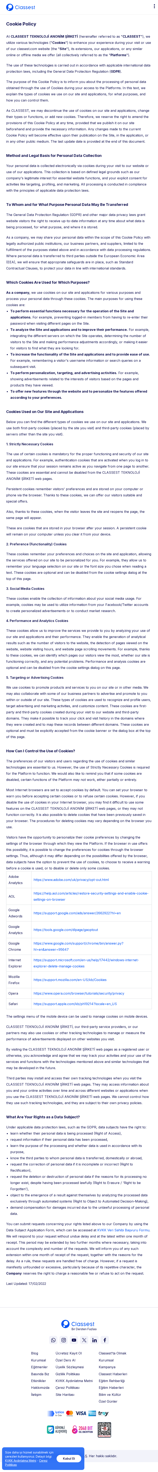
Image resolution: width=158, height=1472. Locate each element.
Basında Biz (40, 1374)
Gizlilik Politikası (68, 1374)
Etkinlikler (38, 1381)
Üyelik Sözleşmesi (70, 1367)
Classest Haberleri (113, 1374)
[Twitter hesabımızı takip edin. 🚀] (84, 1340)
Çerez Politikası (67, 1387)
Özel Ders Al (65, 1360)
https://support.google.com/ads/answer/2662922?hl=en (77, 913)
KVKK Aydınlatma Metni (74, 1381)
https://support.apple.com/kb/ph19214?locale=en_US (75, 1004)
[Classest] (20, 7)
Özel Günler (108, 1401)
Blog (34, 1353)
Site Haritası (65, 1394)
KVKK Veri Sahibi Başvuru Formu (123, 1230)
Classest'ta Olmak (112, 1353)
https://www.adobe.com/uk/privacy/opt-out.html (71, 880)
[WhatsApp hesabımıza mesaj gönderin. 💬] (53, 1340)
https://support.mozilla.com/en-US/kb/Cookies (70, 980)
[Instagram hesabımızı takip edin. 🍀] (63, 1340)
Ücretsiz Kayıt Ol (69, 1353)
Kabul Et (69, 1458)
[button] (154, 6)
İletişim (36, 1394)
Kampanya (107, 1367)
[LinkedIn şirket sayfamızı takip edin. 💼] (94, 1340)
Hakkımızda (40, 1387)
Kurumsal (38, 1360)
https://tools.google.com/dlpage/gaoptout (66, 930)
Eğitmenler (39, 1367)
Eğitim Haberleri (111, 1387)
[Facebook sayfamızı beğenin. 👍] (105, 1340)
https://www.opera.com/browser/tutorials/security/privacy (79, 993)
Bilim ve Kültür (110, 1394)
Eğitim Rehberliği (112, 1381)
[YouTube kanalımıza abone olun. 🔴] (74, 1340)
